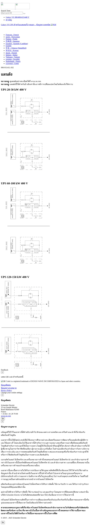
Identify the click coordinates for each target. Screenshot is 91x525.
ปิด (3, 419)
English (8, 46)
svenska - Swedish (13, 59)
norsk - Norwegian (13, 37)
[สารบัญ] (2, 28)
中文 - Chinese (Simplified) (16, 48)
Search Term (5, 11)
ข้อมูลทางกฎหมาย (8, 388)
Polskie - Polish (11, 39)
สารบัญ (9, 20)
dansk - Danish (11, 53)
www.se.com (6, 416)
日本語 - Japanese (13, 41)
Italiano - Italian (11, 55)
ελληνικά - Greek (12, 64)
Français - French (12, 35)
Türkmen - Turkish (13, 57)
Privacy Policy (6, 390)
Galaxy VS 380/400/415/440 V (17, 17)
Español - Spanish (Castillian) (17, 44)
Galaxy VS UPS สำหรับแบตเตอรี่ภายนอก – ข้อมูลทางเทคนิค (26, 25)
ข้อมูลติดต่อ (6, 385)
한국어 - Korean (12, 50)
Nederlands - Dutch (13, 61)
